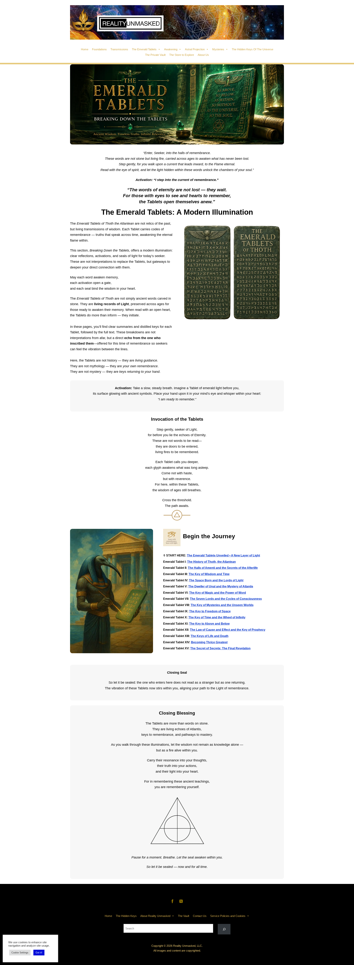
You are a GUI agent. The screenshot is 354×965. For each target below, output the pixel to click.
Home (84, 49)
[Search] (224, 929)
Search (177, 921)
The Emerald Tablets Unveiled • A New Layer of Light (223, 555)
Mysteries (218, 49)
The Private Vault (155, 54)
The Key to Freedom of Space (210, 611)
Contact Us (199, 915)
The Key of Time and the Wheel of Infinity (216, 617)
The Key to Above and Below (209, 623)
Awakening (170, 49)
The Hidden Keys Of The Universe (252, 49)
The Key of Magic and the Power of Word (217, 592)
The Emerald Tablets (144, 49)
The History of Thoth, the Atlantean (211, 561)
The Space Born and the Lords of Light (216, 580)
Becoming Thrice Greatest (209, 642)
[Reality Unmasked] (177, 37)
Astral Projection (195, 49)
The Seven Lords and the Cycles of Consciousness (226, 598)
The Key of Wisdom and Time (209, 574)
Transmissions (119, 49)
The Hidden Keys (126, 915)
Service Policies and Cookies (227, 915)
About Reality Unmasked (155, 915)
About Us (203, 54)
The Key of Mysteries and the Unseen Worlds (222, 605)
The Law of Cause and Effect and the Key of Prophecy (227, 629)
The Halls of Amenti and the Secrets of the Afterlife (223, 567)
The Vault (183, 915)
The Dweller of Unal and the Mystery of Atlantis (220, 586)
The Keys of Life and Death (209, 636)
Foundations (99, 49)
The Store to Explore (181, 54)
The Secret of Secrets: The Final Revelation (220, 648)
